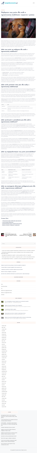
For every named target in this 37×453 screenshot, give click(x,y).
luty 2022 (3, 364)
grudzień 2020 (4, 388)
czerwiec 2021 (4, 378)
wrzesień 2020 (4, 393)
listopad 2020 (4, 389)
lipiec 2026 (3, 327)
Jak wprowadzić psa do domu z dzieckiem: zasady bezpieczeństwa (15, 313)
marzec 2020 (4, 403)
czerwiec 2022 (4, 357)
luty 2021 (3, 384)
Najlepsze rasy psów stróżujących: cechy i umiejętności (13, 305)
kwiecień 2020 (4, 401)
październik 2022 (4, 356)
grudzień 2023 (4, 347)
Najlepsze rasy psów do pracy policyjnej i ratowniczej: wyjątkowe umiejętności (13, 265)
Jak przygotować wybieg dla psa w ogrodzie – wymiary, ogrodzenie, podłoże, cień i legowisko (16, 255)
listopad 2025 (4, 334)
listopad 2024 (4, 337)
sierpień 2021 (4, 374)
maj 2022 (3, 359)
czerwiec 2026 (4, 329)
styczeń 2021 (4, 386)
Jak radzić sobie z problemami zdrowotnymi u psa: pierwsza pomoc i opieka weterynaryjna (15, 273)
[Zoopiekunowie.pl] (10, 3)
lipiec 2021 (3, 376)
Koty (2, 284)
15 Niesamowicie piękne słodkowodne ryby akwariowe (11, 220)
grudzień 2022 (4, 354)
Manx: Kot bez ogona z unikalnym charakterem (8, 438)
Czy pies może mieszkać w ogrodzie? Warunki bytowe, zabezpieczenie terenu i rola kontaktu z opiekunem (18, 250)
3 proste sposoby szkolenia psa (7, 222)
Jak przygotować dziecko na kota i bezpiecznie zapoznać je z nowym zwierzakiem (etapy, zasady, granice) (9, 416)
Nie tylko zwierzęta (4, 286)
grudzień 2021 (4, 367)
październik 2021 (4, 371)
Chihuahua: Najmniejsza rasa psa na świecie (8, 427)
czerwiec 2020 (4, 398)
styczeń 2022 (4, 366)
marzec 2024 (4, 342)
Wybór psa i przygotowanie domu (6, 292)
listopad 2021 (4, 369)
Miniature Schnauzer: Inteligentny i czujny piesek (11, 225)
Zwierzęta (3, 10)
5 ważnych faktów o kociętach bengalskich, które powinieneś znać (11, 267)
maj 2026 (3, 330)
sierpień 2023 (4, 352)
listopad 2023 (4, 349)
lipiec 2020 (3, 396)
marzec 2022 (4, 362)
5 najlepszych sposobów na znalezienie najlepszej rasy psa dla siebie (12, 269)
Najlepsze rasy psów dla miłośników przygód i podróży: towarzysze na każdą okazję (18, 317)
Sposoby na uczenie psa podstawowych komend (8, 436)
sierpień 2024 (4, 339)
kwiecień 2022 (4, 361)
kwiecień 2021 (4, 381)
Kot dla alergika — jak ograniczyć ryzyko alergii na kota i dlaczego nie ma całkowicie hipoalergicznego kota (9, 424)
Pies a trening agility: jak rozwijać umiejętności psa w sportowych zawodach (16, 301)
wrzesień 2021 (4, 372)
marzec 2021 (4, 383)
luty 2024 (3, 344)
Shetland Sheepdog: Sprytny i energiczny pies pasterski (12, 223)
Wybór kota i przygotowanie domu (6, 290)
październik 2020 (4, 391)
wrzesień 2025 (4, 335)
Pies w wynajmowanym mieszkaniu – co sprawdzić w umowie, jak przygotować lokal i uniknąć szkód (17, 258)
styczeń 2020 (4, 406)
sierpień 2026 (4, 325)
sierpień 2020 (4, 394)
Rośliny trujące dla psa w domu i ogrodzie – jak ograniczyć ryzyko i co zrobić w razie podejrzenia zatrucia (18, 256)
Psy (1, 288)
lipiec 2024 (3, 340)
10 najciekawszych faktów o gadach (10, 309)
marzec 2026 (4, 332)
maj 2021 (3, 379)
